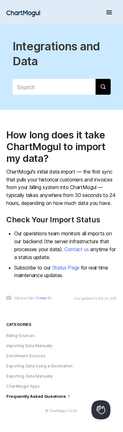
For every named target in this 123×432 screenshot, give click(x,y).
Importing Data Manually (29, 345)
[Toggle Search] (103, 87)
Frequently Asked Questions (36, 396)
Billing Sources (20, 335)
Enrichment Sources (25, 355)
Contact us (76, 249)
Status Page (65, 267)
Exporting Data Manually (29, 375)
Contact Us (44, 297)
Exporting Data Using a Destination (39, 365)
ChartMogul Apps (22, 386)
